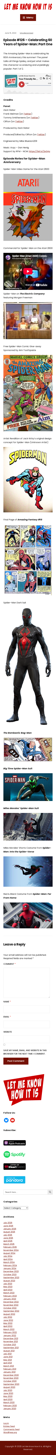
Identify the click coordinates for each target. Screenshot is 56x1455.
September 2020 (11, 1384)
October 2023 (9, 1274)
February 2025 (10, 1247)
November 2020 (10, 1378)
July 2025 (7, 1235)
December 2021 (10, 1338)
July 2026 (7, 1222)
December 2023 (11, 1271)
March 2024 (9, 1262)
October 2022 (9, 1308)
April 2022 (7, 1326)
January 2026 (9, 1228)
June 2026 (8, 1225)
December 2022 (11, 1302)
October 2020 (10, 1381)
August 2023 (9, 1280)
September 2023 (11, 1277)
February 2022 (10, 1332)
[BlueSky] (6, 1120)
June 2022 (8, 1320)
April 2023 (7, 1289)
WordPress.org (10, 1432)
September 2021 (11, 1347)
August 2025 (9, 1231)
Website (7, 1031)
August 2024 (9, 1253)
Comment (9, 964)
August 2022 (9, 1314)
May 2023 (7, 1286)
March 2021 (8, 1366)
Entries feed (9, 1426)
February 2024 (10, 1265)
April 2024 (8, 1259)
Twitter (27, 113)
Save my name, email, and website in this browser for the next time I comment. (25, 1052)
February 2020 (10, 1405)
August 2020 (9, 1387)
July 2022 (7, 1317)
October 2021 (9, 1344)
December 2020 (11, 1375)
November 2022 (10, 1305)
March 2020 (9, 1402)
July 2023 (7, 1283)
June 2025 (8, 1238)
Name (7, 1001)
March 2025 (8, 1244)
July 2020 (7, 1390)
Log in (6, 1423)
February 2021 (9, 1369)
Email (7, 1016)
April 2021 (7, 1363)
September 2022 (11, 1311)
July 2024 (7, 1256)
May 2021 (7, 1360)
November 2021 (10, 1341)
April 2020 (8, 1399)
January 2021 (9, 1372)
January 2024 (9, 1268)
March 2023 (8, 1292)
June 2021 (8, 1356)
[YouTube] (12, 1120)
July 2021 (7, 1353)
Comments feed (11, 1429)
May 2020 (8, 1396)
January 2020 (9, 1408)
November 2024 (11, 1250)
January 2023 (9, 1299)
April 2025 (7, 1241)
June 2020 (8, 1393)
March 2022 (8, 1329)
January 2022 (9, 1335)
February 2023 (10, 1296)
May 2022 (7, 1323)
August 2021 (9, 1350)
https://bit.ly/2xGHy (39, 151)
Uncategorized (26, 33)
